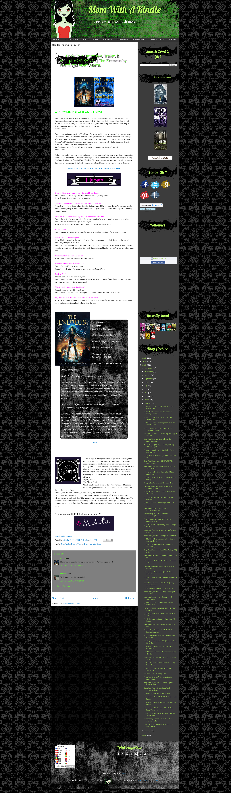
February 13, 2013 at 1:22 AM (71, 565)
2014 (144, 361)
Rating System (90, 39)
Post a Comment (63, 586)
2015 (144, 358)
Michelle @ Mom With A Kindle (75, 540)
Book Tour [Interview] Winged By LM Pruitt (160, 536)
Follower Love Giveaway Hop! (155, 674)
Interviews (122, 39)
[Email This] (104, 540)
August (147, 382)
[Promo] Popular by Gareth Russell (157, 693)
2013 (144, 365)
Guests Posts (157, 39)
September (149, 379)
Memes (172, 39)
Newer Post (58, 598)
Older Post (130, 598)
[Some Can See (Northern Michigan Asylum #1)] (160, 103)
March (147, 400)
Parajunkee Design (148, 780)
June (146, 389)
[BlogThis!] (106, 540)
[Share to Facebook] (111, 540)
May (146, 393)
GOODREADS (112, 168)
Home (56, 39)
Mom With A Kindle (124, 9)
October (148, 375)
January (148, 731)
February (148, 403)
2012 (144, 735)
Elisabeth (64, 573)
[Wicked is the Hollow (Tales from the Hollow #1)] (160, 127)
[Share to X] (109, 540)
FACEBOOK (96, 168)
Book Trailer (65, 544)
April (146, 396)
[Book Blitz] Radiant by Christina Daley (158, 588)
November (149, 372)
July (146, 386)
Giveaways (139, 39)
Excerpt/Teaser (76, 544)
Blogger (123, 773)
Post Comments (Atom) (71, 603)
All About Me (71, 39)
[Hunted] (160, 150)
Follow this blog (158, 262)
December (149, 368)
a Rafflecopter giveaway (64, 536)
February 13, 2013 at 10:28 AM (72, 580)
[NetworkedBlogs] (158, 258)
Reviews (107, 39)
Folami (63, 558)
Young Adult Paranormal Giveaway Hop (158, 483)
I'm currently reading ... (163, 77)
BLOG (84, 168)
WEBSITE (73, 168)
